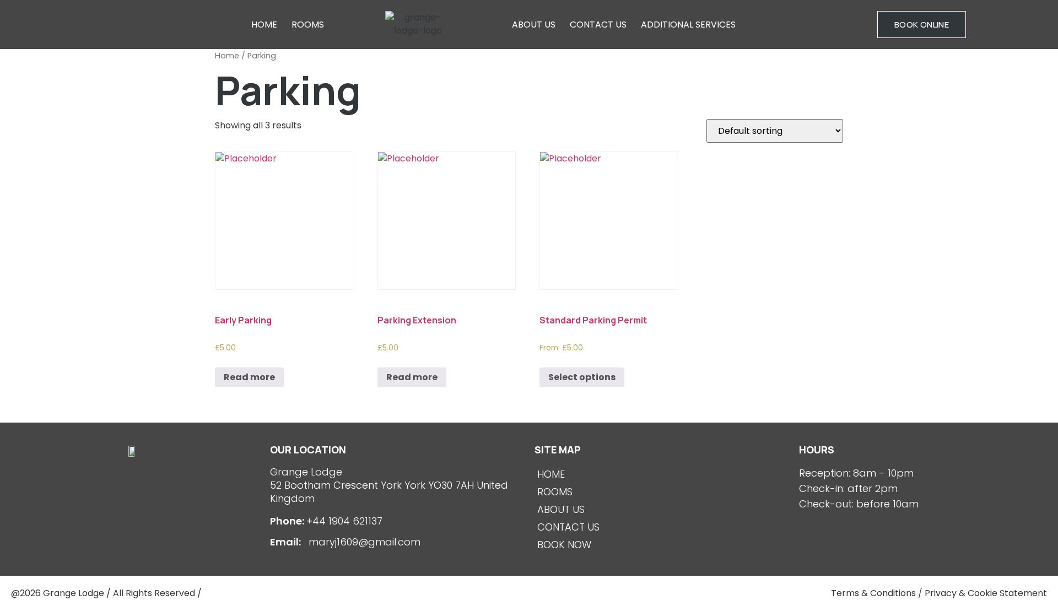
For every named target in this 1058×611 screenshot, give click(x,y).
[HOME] (661, 474)
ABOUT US (533, 24)
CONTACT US (598, 24)
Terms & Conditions (873, 593)
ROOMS (308, 24)
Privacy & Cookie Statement (986, 593)
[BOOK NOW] (661, 545)
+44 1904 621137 (344, 521)
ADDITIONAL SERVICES (688, 24)
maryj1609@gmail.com (363, 542)
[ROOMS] (661, 492)
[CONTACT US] (661, 527)
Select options (582, 377)
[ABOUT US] (661, 509)
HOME (264, 24)
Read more (249, 377)
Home (227, 55)
